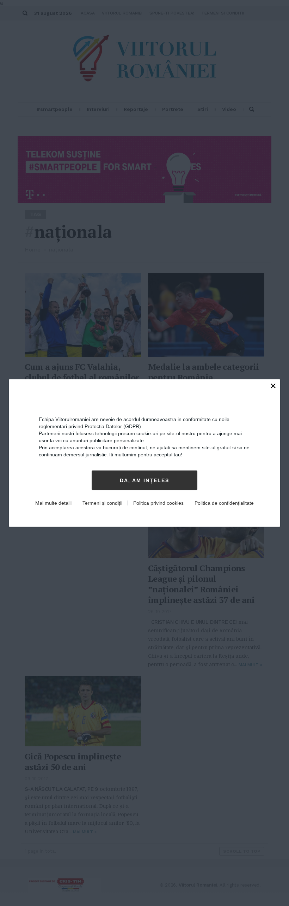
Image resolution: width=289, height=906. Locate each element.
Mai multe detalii (53, 503)
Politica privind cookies (158, 503)
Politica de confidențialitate (224, 503)
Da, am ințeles (144, 480)
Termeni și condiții (102, 503)
